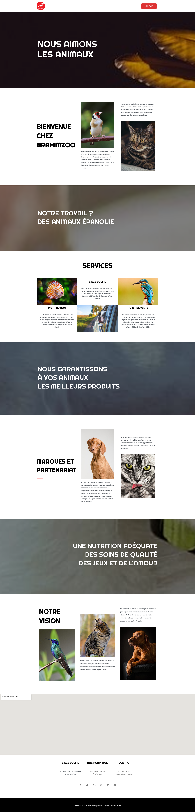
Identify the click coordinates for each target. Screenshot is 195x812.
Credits (99, 806)
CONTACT (149, 6)
